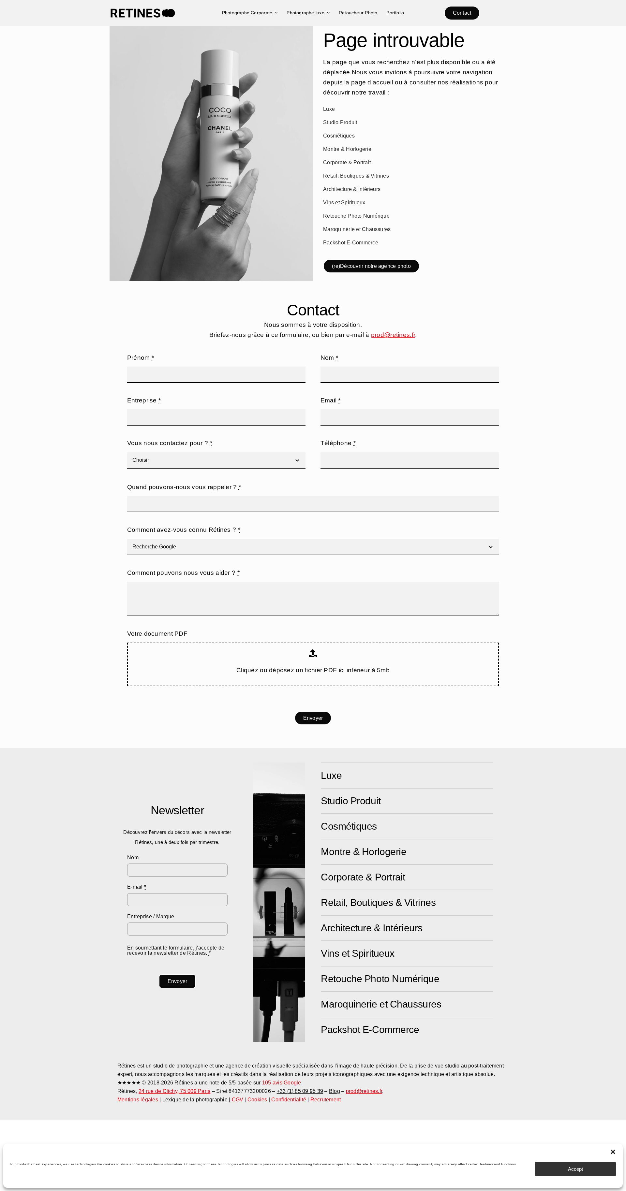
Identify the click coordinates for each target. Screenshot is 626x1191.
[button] (613, 1152)
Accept (575, 1169)
